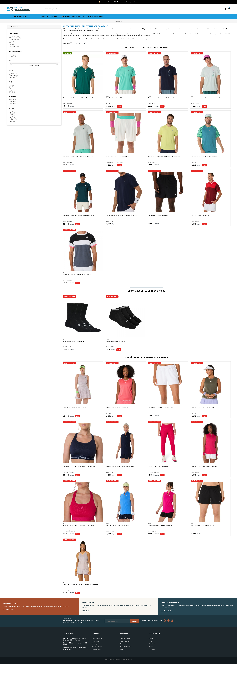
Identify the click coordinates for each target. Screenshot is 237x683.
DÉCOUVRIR (85, 610)
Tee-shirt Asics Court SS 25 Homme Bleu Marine (121, 215)
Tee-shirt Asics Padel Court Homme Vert (204, 157)
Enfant (13, 77)
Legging (14, 41)
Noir (12, 116)
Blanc (13, 111)
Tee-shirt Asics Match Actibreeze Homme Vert (78, 215)
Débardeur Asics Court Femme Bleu (117, 525)
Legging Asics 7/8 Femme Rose (158, 466)
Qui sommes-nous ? (98, 638)
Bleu (12, 113)
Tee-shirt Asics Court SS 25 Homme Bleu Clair (78, 157)
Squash (151, 646)
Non (13, 56)
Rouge (13, 119)
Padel (150, 641)
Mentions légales (97, 646)
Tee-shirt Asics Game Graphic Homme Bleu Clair (206, 98)
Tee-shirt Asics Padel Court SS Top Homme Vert (79, 98)
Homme (14, 74)
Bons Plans (123, 643)
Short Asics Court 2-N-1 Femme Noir (202, 525)
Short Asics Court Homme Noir (158, 215)
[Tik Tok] (172, 620)
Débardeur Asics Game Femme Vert (202, 408)
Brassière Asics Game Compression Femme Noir (79, 466)
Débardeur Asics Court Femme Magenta (204, 466)
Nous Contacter (96, 649)
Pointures (152, 649)
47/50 (13, 103)
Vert (12, 121)
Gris (12, 114)
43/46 (13, 101)
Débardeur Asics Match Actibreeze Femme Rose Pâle (80, 584)
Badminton (152, 643)
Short (13, 44)
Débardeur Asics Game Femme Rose (118, 408)
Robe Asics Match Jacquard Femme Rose (76, 408)
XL (12, 92)
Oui (12, 54)
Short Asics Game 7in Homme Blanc (117, 157)
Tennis (151, 638)
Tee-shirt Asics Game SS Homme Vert (118, 98)
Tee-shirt (14, 46)
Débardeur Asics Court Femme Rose (160, 525)
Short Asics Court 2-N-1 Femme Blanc (160, 408)
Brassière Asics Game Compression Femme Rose (79, 525)
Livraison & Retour (125, 646)
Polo (12, 43)
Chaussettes (15, 38)
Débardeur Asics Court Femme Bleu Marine (120, 466)
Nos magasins (96, 643)
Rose (13, 118)
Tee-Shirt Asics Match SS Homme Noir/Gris (77, 274)
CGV (121, 649)
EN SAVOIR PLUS (8, 610)
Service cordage (125, 638)
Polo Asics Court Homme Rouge (201, 215)
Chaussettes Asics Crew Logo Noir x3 (75, 341)
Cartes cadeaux (125, 641)
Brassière (14, 36)
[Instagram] (169, 620)
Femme (14, 75)
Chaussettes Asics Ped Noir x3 (116, 341)
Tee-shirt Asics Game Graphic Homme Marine (163, 98)
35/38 (13, 100)
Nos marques (96, 641)
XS (12, 85)
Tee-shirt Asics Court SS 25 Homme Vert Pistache (164, 157)
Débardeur (14, 39)
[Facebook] (165, 620)
